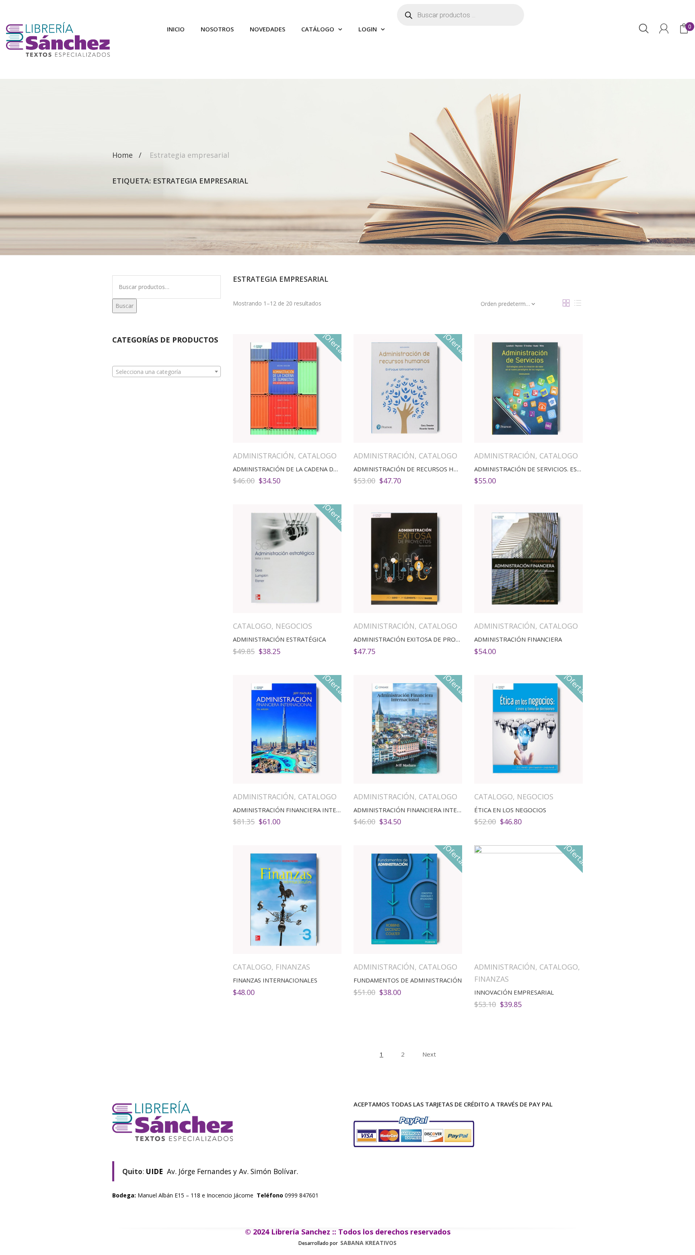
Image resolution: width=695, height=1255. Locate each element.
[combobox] (166, 371)
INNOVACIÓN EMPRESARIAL (514, 992)
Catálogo (317, 29)
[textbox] (166, 372)
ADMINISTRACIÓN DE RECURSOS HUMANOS (416, 469)
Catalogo (317, 455)
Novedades (267, 29)
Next (429, 1054)
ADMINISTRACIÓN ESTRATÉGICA (279, 639)
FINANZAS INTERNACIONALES (275, 980)
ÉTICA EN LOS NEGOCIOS (510, 810)
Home (122, 155)
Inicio (176, 29)
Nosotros (217, 29)
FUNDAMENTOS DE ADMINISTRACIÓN (408, 980)
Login (367, 29)
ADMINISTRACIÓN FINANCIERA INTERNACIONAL (301, 810)
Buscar (124, 306)
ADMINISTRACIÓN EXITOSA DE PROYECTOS (416, 639)
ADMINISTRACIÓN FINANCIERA (518, 639)
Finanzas (293, 967)
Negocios (294, 626)
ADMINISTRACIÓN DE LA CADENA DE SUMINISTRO (304, 469)
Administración (263, 455)
